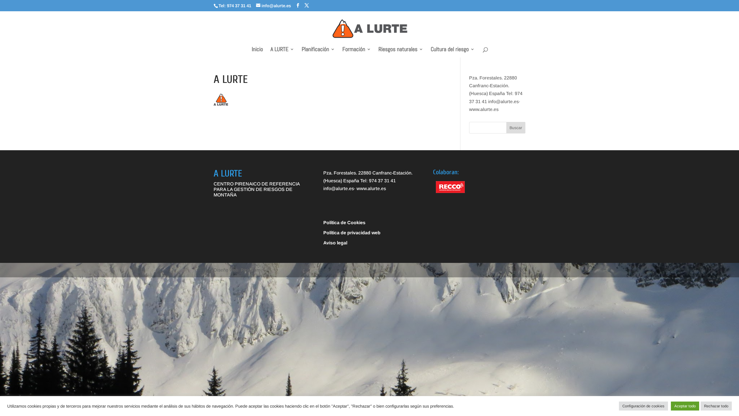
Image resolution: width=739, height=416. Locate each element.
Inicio (257, 50)
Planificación (315, 50)
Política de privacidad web (351, 232)
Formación (353, 50)
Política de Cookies (344, 222)
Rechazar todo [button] (716, 406)
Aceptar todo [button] (685, 406)
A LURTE (279, 50)
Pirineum (250, 270)
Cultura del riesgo (450, 50)
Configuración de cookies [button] (643, 406)
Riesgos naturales (397, 50)
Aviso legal (335, 242)
